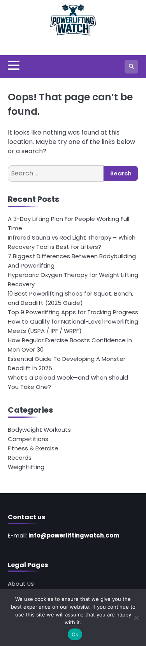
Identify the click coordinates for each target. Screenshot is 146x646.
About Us (21, 583)
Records (20, 457)
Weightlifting (26, 467)
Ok (75, 634)
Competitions (28, 439)
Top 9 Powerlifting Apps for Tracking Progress (73, 312)
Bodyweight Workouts (39, 429)
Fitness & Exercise (33, 448)
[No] (136, 617)
